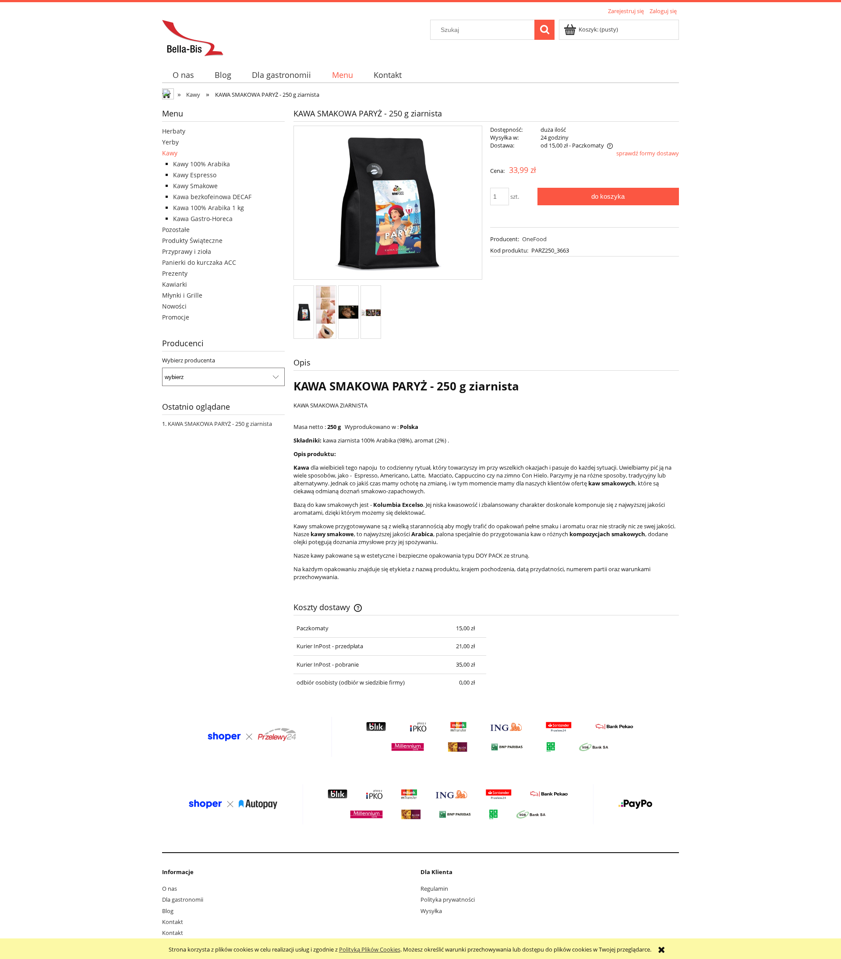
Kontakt (172, 922)
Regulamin (434, 888)
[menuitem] (183, 75)
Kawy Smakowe (195, 186)
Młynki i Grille (182, 295)
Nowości (174, 306)
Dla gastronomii (182, 899)
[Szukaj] (544, 30)
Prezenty (174, 273)
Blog (167, 911)
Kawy (169, 153)
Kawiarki (174, 284)
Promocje (175, 317)
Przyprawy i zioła (186, 251)
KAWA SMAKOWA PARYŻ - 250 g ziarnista (220, 424)
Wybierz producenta (188, 360)
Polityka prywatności (447, 899)
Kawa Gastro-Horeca (203, 218)
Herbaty (173, 131)
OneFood (534, 239)
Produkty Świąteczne (192, 240)
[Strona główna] (192, 37)
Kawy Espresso (194, 175)
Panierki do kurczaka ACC (199, 262)
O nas (169, 888)
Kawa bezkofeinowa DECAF (212, 197)
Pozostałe (176, 229)
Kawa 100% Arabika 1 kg (208, 208)
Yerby (170, 142)
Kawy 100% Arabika (201, 164)
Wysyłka (431, 911)
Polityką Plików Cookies (369, 949)
